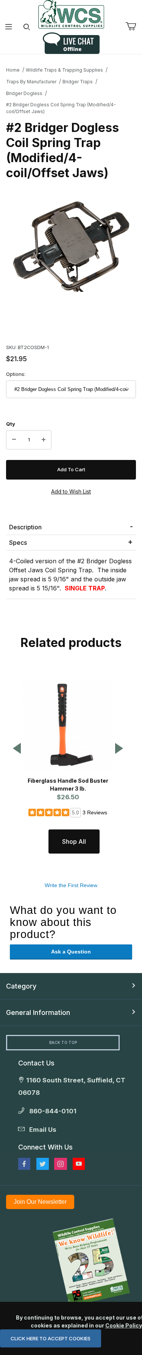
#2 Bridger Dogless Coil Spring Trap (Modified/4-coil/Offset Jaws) (61, 108)
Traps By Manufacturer (31, 81)
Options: (15, 374)
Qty (10, 424)
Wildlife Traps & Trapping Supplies (64, 70)
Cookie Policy (123, 1325)
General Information (38, 1012)
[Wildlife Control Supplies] (71, 14)
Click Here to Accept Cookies (51, 1338)
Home (13, 70)
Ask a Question (71, 952)
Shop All (74, 841)
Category (21, 986)
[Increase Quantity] (43, 440)
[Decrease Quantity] (14, 440)
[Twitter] (42, 1164)
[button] (17, 749)
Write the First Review (71, 885)
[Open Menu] (9, 27)
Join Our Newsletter (40, 1202)
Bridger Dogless (24, 93)
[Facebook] (24, 1164)
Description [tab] (25, 527)
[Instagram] (60, 1164)
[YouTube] (79, 1164)
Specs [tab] (18, 542)
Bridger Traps (77, 81)
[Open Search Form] (27, 27)
